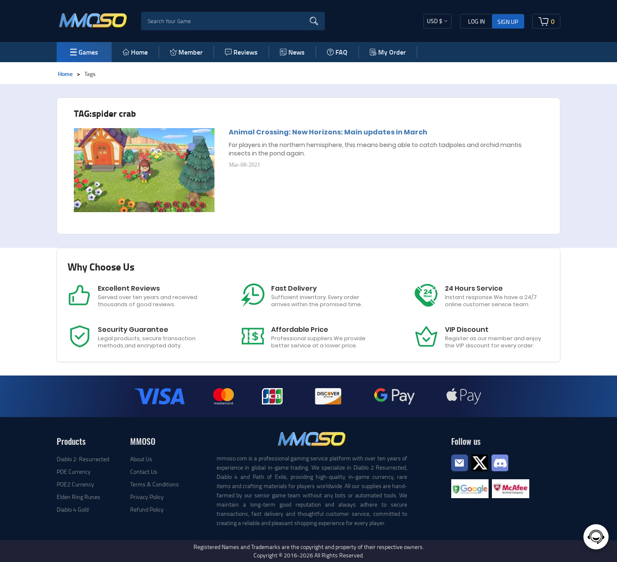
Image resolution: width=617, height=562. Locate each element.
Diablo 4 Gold (73, 509)
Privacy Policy (147, 497)
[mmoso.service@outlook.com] (459, 471)
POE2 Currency (75, 484)
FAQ (341, 52)
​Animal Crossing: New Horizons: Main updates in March (328, 132)
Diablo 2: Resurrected (83, 459)
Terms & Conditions (154, 484)
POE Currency (74, 471)
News (296, 52)
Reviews (245, 52)
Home (139, 52)
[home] (93, 20)
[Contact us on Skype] (479, 462)
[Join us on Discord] (500, 462)
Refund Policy (147, 509)
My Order (392, 52)
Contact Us (143, 471)
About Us (141, 459)
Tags (90, 74)
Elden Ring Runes (78, 497)
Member (190, 52)
